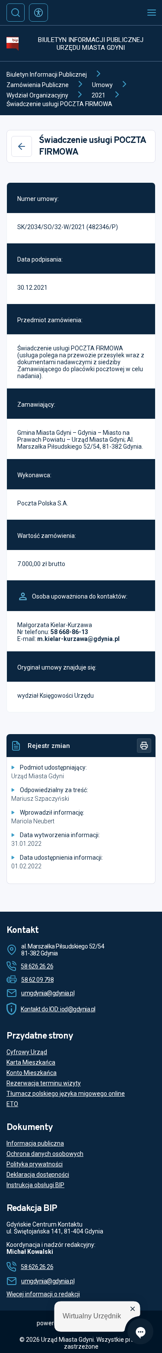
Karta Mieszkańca (30, 1062)
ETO (12, 1104)
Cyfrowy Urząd (26, 1052)
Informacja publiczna (35, 1143)
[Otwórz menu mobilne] (152, 12)
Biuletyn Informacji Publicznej (46, 74)
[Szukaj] (15, 12)
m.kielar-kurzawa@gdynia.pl (78, 638)
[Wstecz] (21, 146)
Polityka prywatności (34, 1164)
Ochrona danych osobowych (44, 1153)
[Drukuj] (144, 745)
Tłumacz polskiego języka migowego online (65, 1093)
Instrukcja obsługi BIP (35, 1184)
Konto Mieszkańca (31, 1072)
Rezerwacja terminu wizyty (43, 1083)
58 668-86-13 (69, 631)
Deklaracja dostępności (37, 1174)
